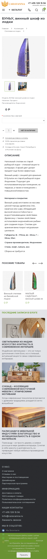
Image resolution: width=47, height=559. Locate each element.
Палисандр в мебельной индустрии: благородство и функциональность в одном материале (21, 435)
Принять (23, 555)
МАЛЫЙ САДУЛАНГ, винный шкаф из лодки (34, 296)
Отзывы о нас (9, 474)
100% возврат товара (12, 496)
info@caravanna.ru (12, 516)
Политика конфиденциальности (19, 499)
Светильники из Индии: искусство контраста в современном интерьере (17, 344)
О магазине (8, 471)
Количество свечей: (12, 116)
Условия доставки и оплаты (16, 138)
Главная (5, 28)
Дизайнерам (8, 480)
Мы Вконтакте (12, 530)
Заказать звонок (39, 5)
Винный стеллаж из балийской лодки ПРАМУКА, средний (12, 296)
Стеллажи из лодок (13, 31)
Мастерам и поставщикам (15, 477)
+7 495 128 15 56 (37, 3)
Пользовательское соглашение (18, 502)
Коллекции (19, 28)
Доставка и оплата (11, 493)
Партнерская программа (14, 483)
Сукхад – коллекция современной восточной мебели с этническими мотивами (18, 390)
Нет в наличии (28, 130)
